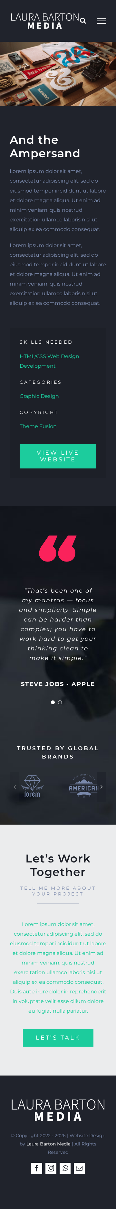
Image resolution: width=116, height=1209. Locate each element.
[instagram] (50, 1168)
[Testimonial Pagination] (53, 702)
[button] (14, 786)
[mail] (79, 1168)
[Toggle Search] (83, 20)
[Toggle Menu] (101, 21)
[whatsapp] (65, 1168)
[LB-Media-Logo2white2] (58, 1097)
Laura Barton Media (48, 1144)
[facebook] (36, 1168)
